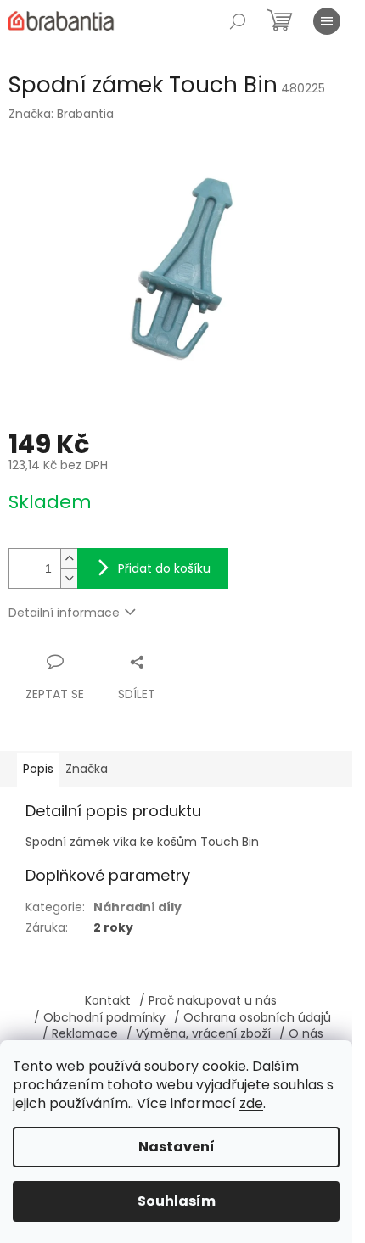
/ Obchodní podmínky (100, 1017)
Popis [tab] (38, 768)
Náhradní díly (137, 907)
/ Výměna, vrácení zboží (198, 1033)
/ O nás (301, 1033)
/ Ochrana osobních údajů (252, 1017)
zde (251, 1103)
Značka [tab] (86, 768)
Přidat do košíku (164, 568)
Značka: (61, 113)
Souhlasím (177, 1201)
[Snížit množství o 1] (68, 578)
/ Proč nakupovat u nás (208, 1000)
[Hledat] (238, 21)
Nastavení (176, 1146)
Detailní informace (64, 612)
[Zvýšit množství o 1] (68, 558)
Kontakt (108, 1000)
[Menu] (327, 21)
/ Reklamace (80, 1033)
